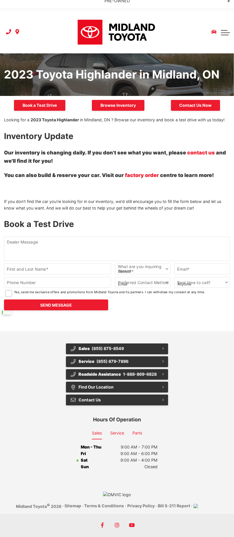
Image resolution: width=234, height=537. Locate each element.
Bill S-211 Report (174, 505)
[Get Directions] (17, 32)
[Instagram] (117, 525)
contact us (201, 153)
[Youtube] (132, 525)
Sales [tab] (97, 433)
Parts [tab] (137, 433)
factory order (142, 175)
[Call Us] (8, 32)
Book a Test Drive (40, 105)
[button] (225, 32)
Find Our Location (96, 387)
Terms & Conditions (104, 505)
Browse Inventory (118, 105)
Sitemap (72, 505)
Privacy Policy (141, 505)
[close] (224, 4)
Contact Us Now (195, 105)
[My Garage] (214, 32)
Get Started (66, 5)
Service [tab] (117, 433)
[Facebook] (102, 525)
